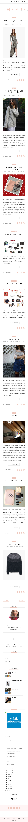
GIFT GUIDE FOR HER (14, 283)
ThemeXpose (13, 818)
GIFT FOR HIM (15, 697)
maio (9, 780)
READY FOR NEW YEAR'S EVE (13, 21)
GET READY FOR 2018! (17, 680)
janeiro (9, 788)
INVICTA (14, 415)
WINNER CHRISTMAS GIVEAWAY (14, 168)
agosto (9, 774)
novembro (10, 768)
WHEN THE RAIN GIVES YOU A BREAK (14, 92)
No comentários (7, 79)
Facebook (8, 641)
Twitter (19, 641)
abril (9, 782)
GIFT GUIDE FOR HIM (13, 234)
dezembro (10, 744)
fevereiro (10, 786)
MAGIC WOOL (13, 339)
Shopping (14, 231)
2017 (7, 738)
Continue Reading (14, 74)
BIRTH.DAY (14, 672)
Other (14, 17)
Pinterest (20, 646)
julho (9, 776)
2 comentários (6, 592)
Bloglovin (8, 646)
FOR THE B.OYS (14, 544)
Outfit (14, 88)
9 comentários (6, 533)
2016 (7, 740)
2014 (7, 790)
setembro (10, 772)
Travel (14, 412)
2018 (7, 736)
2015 (7, 742)
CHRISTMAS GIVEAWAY (14, 481)
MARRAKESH (15, 689)
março (9, 784)
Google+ (14, 646)
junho (9, 778)
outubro (9, 770)
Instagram (14, 641)
